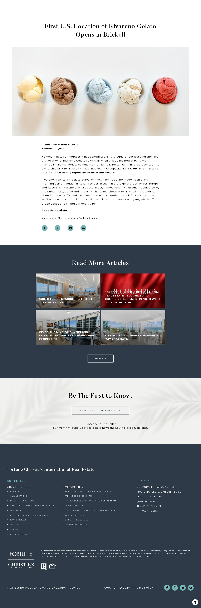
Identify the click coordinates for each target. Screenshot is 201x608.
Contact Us (17, 529)
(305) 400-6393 (146, 501)
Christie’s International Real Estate (32, 505)
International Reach (22, 501)
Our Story (16, 510)
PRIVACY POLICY (147, 511)
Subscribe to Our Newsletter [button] (100, 410)
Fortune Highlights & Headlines (29, 515)
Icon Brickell (18, 520)
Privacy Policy (143, 587)
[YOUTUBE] (191, 588)
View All (100, 358)
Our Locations (19, 496)
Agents (14, 491)
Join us (14, 525)
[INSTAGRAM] (175, 588)
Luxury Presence (68, 587)
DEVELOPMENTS (72, 487)
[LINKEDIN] (183, 588)
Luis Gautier (132, 168)
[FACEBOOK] (167, 588)
